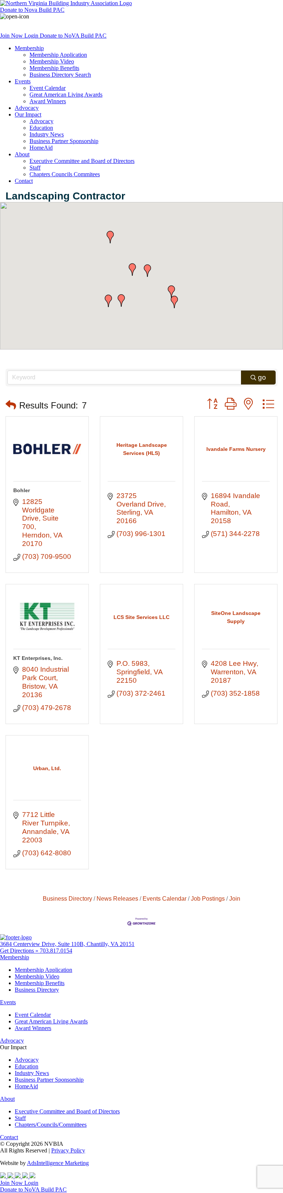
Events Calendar (164, 898)
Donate (32, 10)
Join (234, 898)
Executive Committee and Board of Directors (81, 161)
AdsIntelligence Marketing (58, 1163)
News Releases (117, 898)
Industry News (46, 134)
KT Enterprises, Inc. (38, 658)
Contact (24, 181)
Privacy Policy (68, 1150)
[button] (147, 270)
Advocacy (27, 108)
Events (23, 81)
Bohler (21, 490)
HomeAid (41, 148)
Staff (35, 167)
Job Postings (208, 898)
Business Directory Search (60, 75)
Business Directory (67, 898)
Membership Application (58, 55)
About (22, 154)
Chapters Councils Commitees (64, 174)
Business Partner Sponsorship (63, 141)
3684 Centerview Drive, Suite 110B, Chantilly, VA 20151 (67, 944)
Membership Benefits (54, 68)
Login (32, 35)
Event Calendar (47, 88)
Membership (29, 48)
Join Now (12, 35)
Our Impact (28, 114)
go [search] (262, 377)
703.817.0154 (56, 950)
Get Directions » (20, 950)
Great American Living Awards (65, 94)
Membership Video (51, 61)
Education (41, 128)
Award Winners (47, 101)
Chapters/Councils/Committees (51, 1124)
